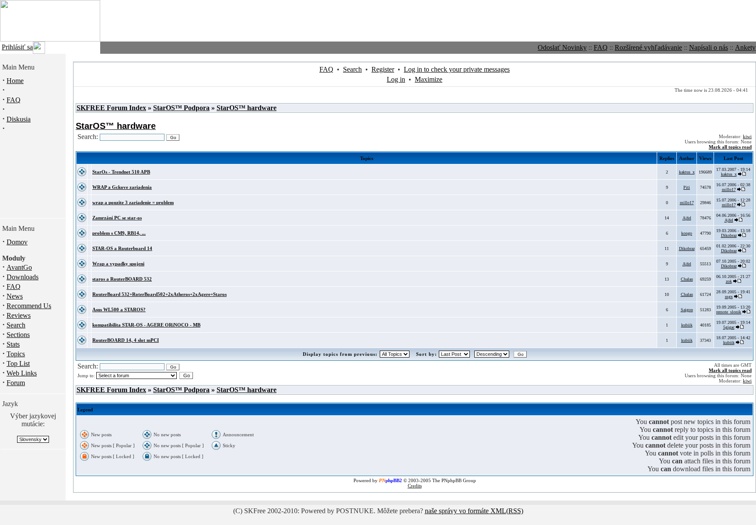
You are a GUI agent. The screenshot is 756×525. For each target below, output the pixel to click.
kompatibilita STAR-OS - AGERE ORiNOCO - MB (146, 324)
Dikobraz (729, 235)
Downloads (22, 277)
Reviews (19, 315)
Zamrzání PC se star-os (117, 217)
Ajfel (686, 218)
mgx (729, 296)
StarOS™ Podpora (181, 107)
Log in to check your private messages (457, 69)
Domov (17, 242)
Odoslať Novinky (562, 47)
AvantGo (19, 267)
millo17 (729, 189)
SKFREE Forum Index (111, 107)
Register (382, 69)
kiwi (747, 136)
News (15, 296)
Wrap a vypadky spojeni (118, 263)
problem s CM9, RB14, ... (119, 233)
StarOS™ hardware (246, 107)
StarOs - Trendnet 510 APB (121, 171)
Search (16, 325)
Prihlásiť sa (17, 47)
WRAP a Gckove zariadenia (122, 187)
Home (15, 80)
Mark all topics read (730, 147)
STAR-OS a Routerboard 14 (122, 248)
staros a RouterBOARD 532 (122, 279)
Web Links (22, 373)
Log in (396, 79)
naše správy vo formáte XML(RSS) (474, 511)
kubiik (687, 325)
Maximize (428, 79)
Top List (18, 363)
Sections (18, 334)
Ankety (745, 47)
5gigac (729, 327)
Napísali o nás (708, 47)
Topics (16, 354)
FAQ (601, 47)
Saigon (687, 309)
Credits (415, 485)
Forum (16, 382)
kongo (686, 233)
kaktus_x (687, 172)
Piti (686, 187)
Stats (13, 344)
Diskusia (19, 119)
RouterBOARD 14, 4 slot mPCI (125, 340)
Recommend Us (29, 305)
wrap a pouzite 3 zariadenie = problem (133, 202)
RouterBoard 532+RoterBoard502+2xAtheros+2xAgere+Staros (159, 294)
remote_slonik (728, 311)
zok (729, 281)
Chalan (687, 279)
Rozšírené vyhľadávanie (648, 47)
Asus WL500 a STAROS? (119, 309)
